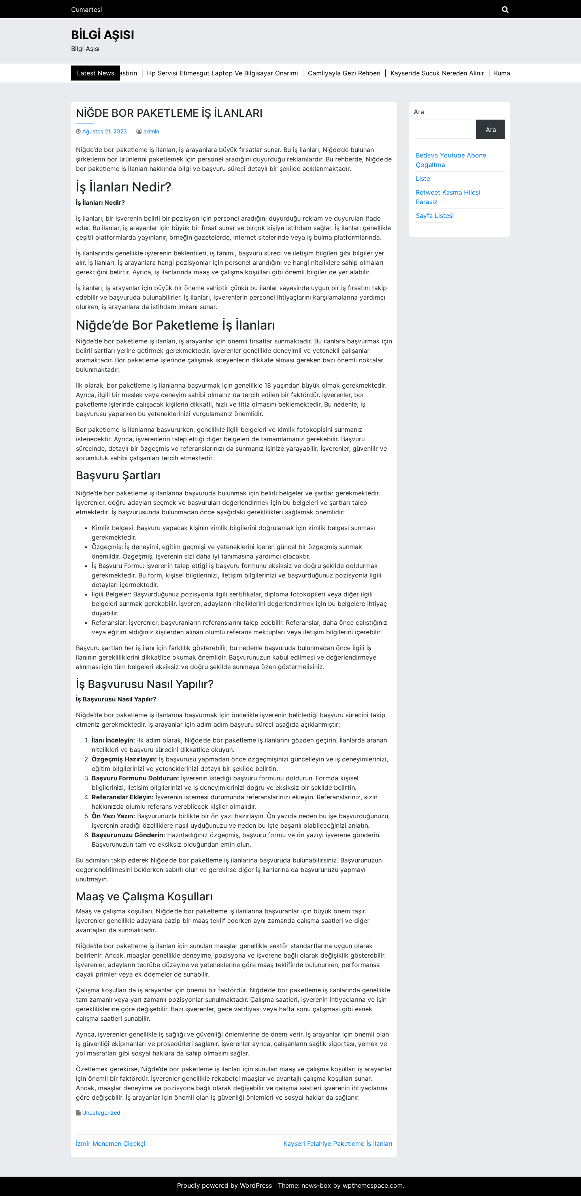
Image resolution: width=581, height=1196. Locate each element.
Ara (419, 112)
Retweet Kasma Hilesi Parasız (448, 197)
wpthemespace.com (373, 1185)
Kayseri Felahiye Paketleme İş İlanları (337, 1143)
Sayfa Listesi (435, 215)
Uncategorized (101, 1112)
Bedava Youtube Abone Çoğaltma (451, 160)
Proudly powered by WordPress (225, 1185)
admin (151, 131)
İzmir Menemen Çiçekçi (110, 1143)
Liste (423, 178)
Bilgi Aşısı (102, 35)
